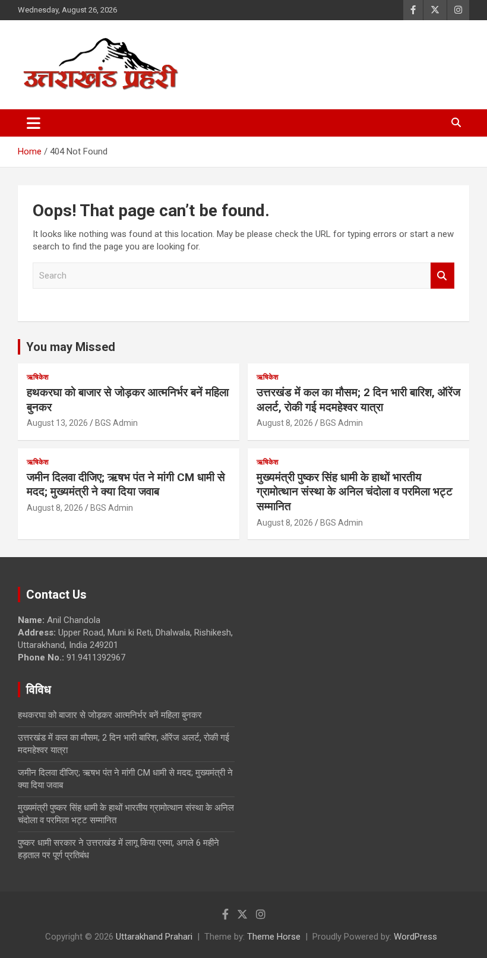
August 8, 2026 (285, 423)
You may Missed (70, 347)
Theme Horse (274, 936)
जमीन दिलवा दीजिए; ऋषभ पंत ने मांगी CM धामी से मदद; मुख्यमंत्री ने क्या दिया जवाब (126, 484)
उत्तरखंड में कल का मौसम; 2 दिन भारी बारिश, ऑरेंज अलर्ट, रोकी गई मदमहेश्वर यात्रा (358, 399)
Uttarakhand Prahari (154, 936)
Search (442, 276)
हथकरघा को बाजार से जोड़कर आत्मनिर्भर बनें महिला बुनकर (110, 715)
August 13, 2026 (57, 423)
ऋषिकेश (38, 377)
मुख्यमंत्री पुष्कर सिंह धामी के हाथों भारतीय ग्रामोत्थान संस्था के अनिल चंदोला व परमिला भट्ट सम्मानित (355, 491)
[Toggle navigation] (33, 123)
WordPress (415, 936)
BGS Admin (116, 423)
